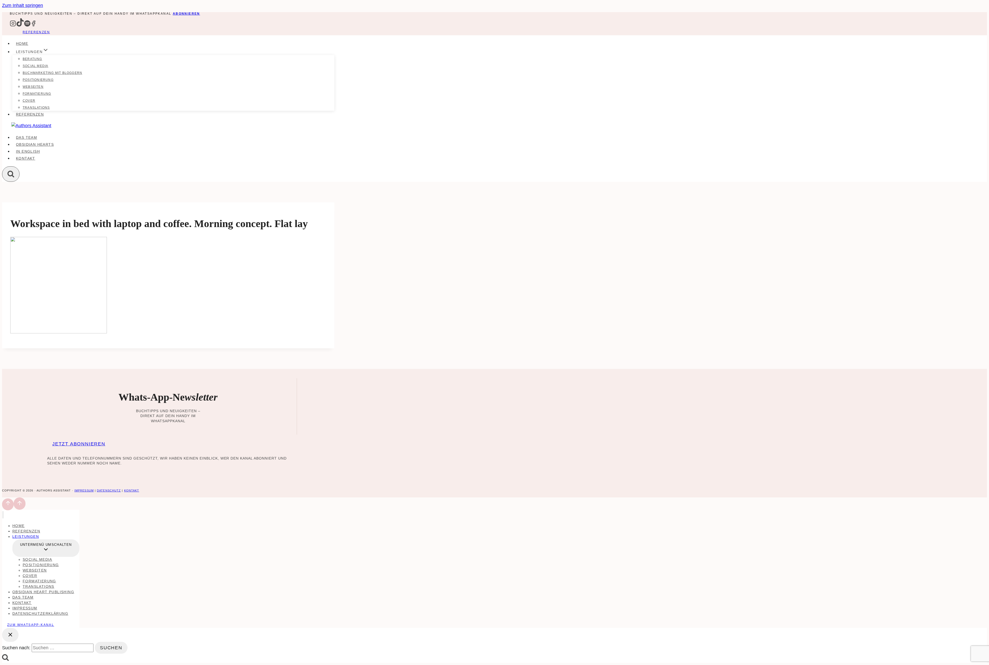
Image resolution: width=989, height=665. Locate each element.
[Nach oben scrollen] (8, 504)
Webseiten (33, 87)
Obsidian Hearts (35, 144)
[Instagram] (13, 25)
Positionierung (38, 80)
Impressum (84, 490)
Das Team (26, 137)
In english (28, 151)
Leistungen (25, 536)
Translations (36, 107)
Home (22, 43)
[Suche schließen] (10, 635)
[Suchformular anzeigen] (11, 174)
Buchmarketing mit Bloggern (52, 73)
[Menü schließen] (3, 515)
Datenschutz (109, 490)
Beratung (32, 59)
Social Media (35, 66)
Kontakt (25, 158)
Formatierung (37, 94)
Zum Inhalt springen (22, 5)
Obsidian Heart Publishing (43, 592)
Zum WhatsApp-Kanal (30, 625)
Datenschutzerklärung (40, 613)
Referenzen (36, 32)
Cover (29, 100)
